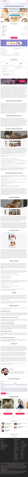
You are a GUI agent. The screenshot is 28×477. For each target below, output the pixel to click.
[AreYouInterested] (2, 430)
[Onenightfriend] (8, 43)
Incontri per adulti (3, 53)
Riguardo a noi (3, 442)
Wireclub (22, 457)
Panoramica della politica (4, 446)
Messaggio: (2, 386)
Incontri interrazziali (23, 445)
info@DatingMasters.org (4, 464)
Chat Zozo (22, 458)
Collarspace (22, 450)
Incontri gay (15, 442)
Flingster (22, 453)
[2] (6, 381)
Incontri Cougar (16, 449)
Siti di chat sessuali (23, 446)
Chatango (15, 459)
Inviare (3, 393)
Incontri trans (22, 442)
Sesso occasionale (16, 55)
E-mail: (15, 383)
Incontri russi (22, 441)
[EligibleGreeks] (2, 424)
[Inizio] (5, 1)
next (15, 416)
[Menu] (26, 1)
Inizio (22, 81)
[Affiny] (2, 427)
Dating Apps (15, 441)
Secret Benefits (23, 454)
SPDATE (22, 455)
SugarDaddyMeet (16, 458)
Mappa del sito (3, 449)
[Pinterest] (6, 51)
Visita (14, 37)
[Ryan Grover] (5, 371)
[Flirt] (14, 43)
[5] (9, 381)
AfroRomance (16, 457)
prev (12, 416)
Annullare (8, 393)
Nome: (2, 383)
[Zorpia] (15, 424)
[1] (5, 381)
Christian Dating (16, 446)
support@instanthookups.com (5, 299)
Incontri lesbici (23, 449)
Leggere (8, 411)
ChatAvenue (15, 453)
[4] (8, 381)
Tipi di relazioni (16, 53)
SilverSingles (15, 455)
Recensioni (2, 441)
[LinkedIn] (3, 51)
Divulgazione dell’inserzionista (5, 445)
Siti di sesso (2, 55)
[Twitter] (5, 51)
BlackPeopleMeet (16, 454)
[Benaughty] (19, 43)
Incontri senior (16, 450)
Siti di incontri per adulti (9, 55)
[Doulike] (15, 427)
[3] (7, 381)
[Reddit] (12, 436)
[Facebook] (1, 51)
